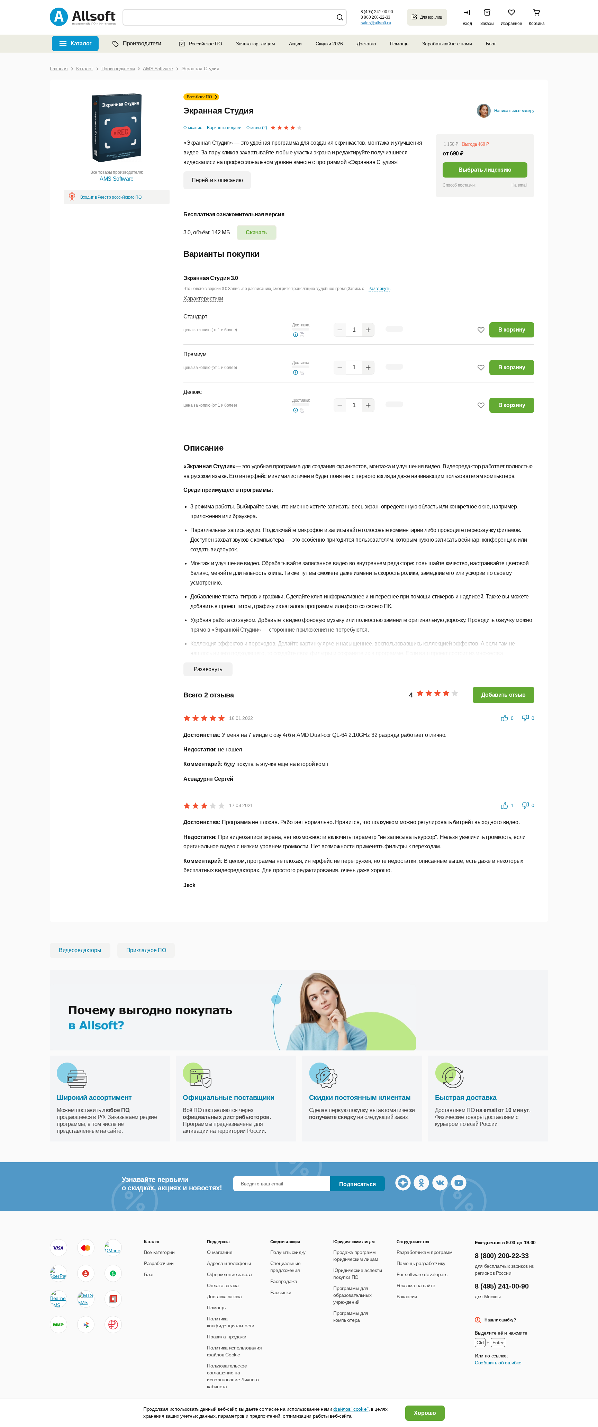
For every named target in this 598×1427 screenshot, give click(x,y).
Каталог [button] (81, 43)
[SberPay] (58, 1273)
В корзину (511, 330)
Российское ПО (205, 43)
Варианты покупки (224, 127)
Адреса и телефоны (229, 1263)
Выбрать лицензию (485, 170)
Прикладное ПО (146, 950)
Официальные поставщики (228, 1097)
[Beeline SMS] (58, 1299)
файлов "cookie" (350, 1409)
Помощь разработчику (421, 1263)
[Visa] (58, 1248)
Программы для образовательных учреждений (352, 1295)
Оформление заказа (229, 1274)
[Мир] (58, 1324)
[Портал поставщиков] (113, 1299)
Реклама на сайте (416, 1285)
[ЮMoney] (113, 1247)
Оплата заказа (222, 1285)
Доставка (366, 43)
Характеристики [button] (203, 298)
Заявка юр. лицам (255, 43)
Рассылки (280, 1292)
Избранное (511, 23)
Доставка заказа (224, 1296)
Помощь (399, 43)
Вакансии (407, 1296)
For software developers (422, 1274)
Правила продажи (226, 1336)
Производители (142, 43)
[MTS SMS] (86, 1299)
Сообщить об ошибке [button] (498, 1362)
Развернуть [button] (379, 288)
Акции (295, 43)
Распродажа (283, 1281)
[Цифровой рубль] (113, 1324)
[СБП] (86, 1324)
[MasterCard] (86, 1248)
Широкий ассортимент (94, 1097)
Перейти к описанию (217, 180)
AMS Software (117, 179)
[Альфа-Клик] (86, 1273)
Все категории (159, 1252)
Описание (192, 127)
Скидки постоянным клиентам (360, 1097)
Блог (491, 43)
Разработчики (159, 1263)
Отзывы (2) (256, 127)
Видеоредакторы (80, 950)
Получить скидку (288, 1252)
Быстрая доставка (466, 1097)
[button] (469, 17)
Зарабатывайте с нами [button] (447, 43)
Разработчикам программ (425, 1252)
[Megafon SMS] (113, 1273)
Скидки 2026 (329, 43)
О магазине (219, 1252)
